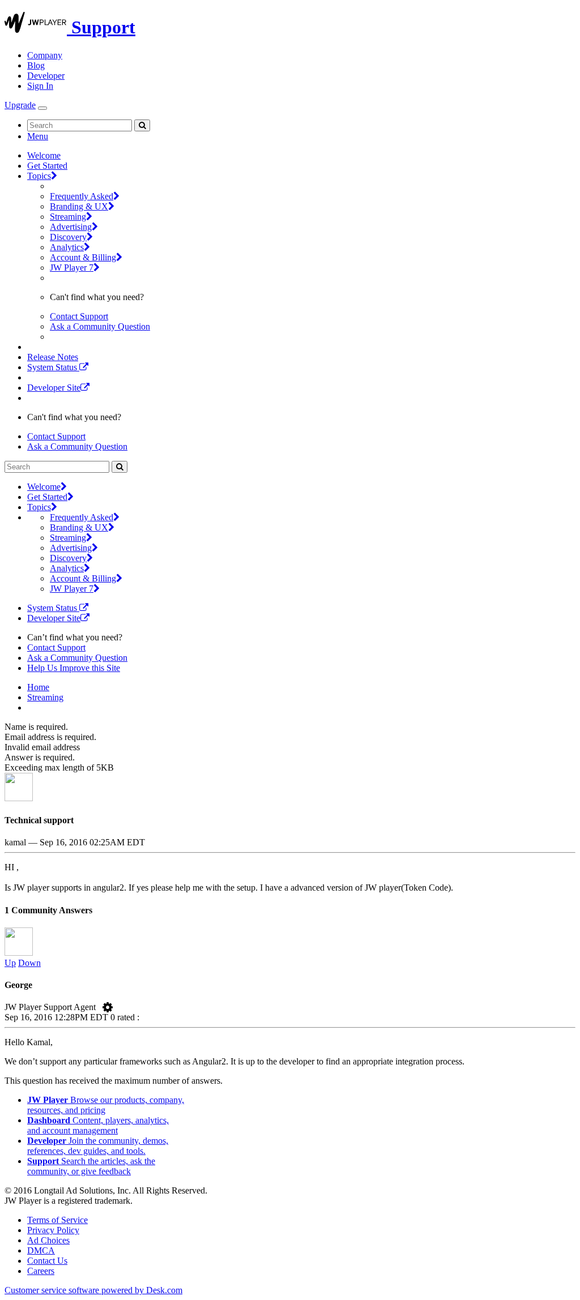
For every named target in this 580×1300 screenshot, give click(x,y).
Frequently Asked (81, 196)
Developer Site (53, 387)
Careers (40, 1271)
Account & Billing (83, 257)
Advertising (71, 227)
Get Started (47, 165)
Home (38, 687)
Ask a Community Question (100, 326)
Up (10, 963)
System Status (53, 367)
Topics (39, 176)
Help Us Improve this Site (73, 668)
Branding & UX (79, 206)
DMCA (41, 1250)
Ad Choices (48, 1240)
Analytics (67, 247)
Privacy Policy (53, 1230)
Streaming (68, 216)
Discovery (68, 237)
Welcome (44, 155)
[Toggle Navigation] (42, 108)
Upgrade (20, 105)
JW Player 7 (71, 267)
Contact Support (79, 316)
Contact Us (47, 1260)
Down (29, 963)
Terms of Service (57, 1220)
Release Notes (52, 357)
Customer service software (93, 1290)
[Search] (142, 125)
